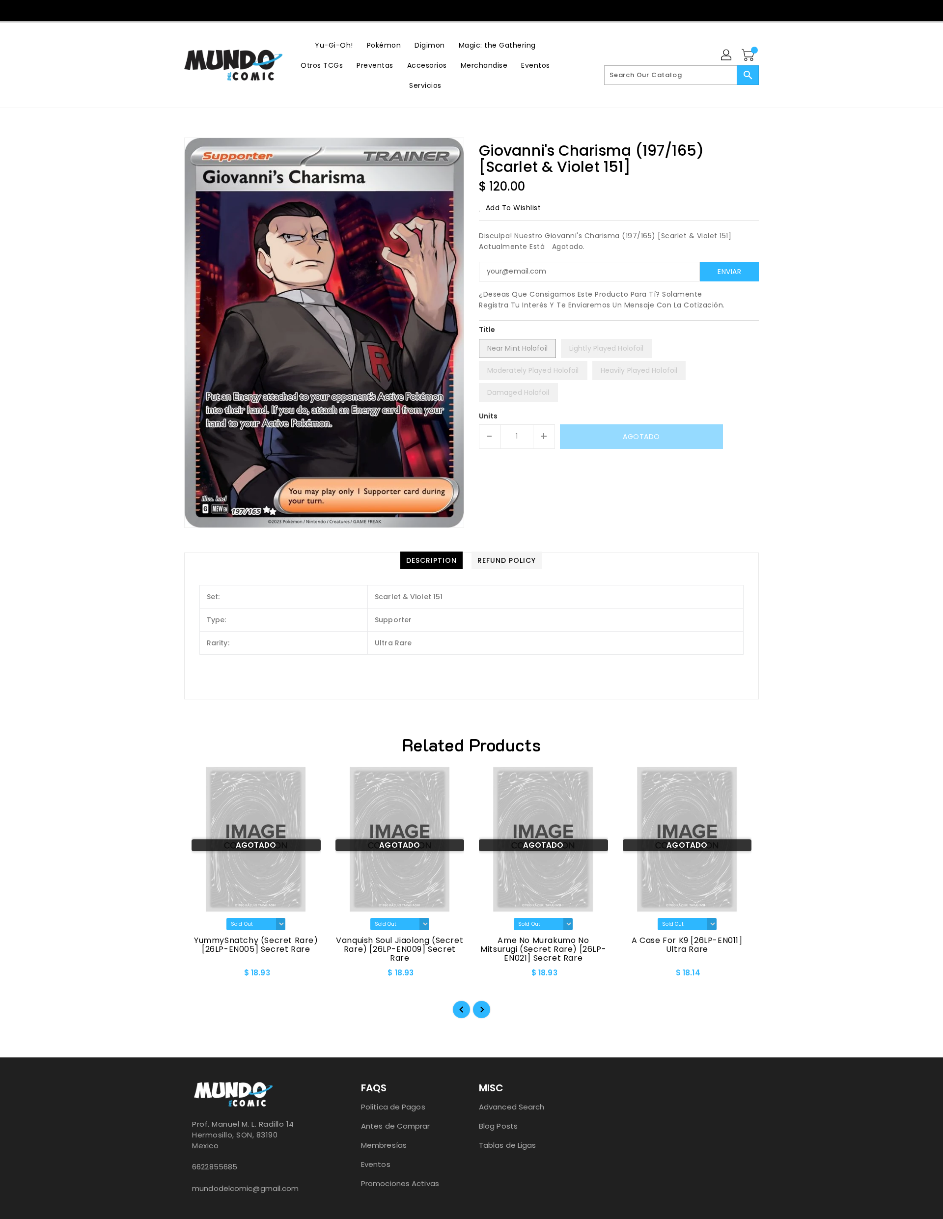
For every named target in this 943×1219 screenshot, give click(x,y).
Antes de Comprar (395, 1126)
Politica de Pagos (393, 1107)
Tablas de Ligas (507, 1145)
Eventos (375, 1164)
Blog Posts (498, 1126)
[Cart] (749, 55)
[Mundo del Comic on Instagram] (471, 9)
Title (487, 329)
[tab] (431, 560)
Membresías (384, 1145)
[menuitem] (334, 45)
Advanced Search (512, 1107)
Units (488, 416)
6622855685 (214, 1167)
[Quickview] (200, 976)
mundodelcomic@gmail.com (245, 1188)
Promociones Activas (400, 1183)
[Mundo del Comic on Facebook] (451, 9)
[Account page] (727, 55)
